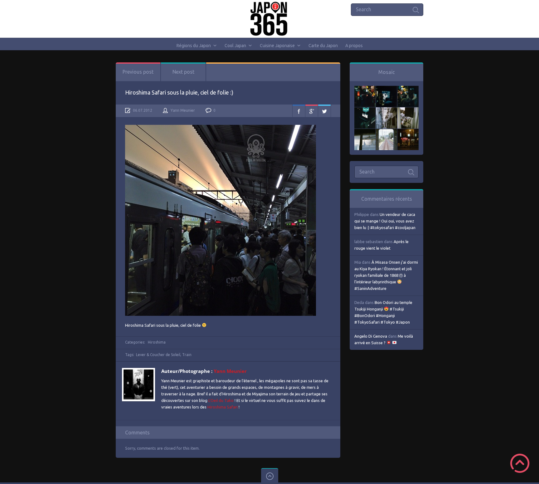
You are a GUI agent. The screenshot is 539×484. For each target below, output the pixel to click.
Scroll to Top (520, 463)
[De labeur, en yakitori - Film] (386, 89)
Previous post (138, 72)
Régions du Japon (194, 45)
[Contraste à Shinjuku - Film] (365, 110)
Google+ (311, 111)
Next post (183, 72)
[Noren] (365, 132)
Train (187, 355)
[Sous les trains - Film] (408, 132)
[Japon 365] (269, 18)
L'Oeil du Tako (221, 400)
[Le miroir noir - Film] (408, 89)
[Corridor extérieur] (386, 110)
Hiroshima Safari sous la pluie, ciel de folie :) (179, 92)
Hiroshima (157, 342)
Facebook (299, 111)
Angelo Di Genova (370, 336)
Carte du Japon (323, 45)
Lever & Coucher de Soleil (158, 355)
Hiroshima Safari (222, 407)
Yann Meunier (183, 110)
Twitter (324, 111)
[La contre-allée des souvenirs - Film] (365, 89)
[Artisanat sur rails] (408, 110)
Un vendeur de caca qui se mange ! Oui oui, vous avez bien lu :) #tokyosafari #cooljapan (384, 221)
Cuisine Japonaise (277, 45)
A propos (354, 45)
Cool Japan (235, 45)
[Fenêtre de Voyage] (386, 132)
